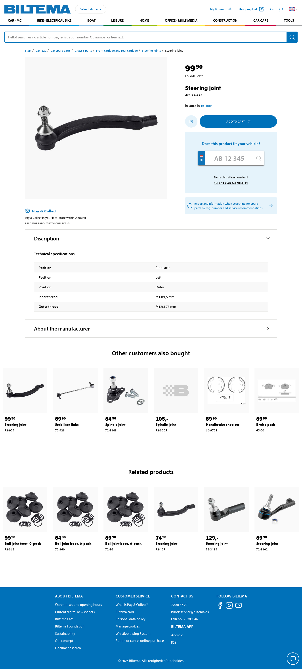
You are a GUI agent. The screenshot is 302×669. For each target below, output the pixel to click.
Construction (225, 20)
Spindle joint (115, 424)
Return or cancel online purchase (140, 640)
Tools (289, 20)
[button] (293, 9)
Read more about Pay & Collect (45, 223)
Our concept (64, 640)
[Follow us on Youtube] (238, 607)
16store (206, 105)
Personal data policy (130, 619)
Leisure (117, 20)
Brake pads (265, 424)
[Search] (292, 37)
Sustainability (65, 633)
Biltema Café (64, 619)
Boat (91, 20)
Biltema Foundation (69, 626)
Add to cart (235, 121)
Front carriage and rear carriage (117, 51)
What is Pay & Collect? (132, 604)
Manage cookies (128, 626)
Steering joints (151, 51)
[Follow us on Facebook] (220, 606)
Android (177, 635)
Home (144, 20)
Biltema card (125, 612)
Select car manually (231, 183)
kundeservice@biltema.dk (190, 612)
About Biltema (69, 596)
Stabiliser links (67, 424)
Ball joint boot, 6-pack (23, 543)
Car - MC (14, 20)
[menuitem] (14, 21)
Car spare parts (61, 51)
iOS (173, 642)
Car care (260, 20)
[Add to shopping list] (191, 121)
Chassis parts (83, 51)
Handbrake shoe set (222, 424)
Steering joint (15, 424)
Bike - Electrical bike (54, 20)
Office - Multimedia (181, 20)
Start (28, 51)
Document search (68, 648)
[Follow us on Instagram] (229, 606)
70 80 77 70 (179, 604)
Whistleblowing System (133, 633)
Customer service (133, 596)
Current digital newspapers (75, 612)
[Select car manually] (270, 206)
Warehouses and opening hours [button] (78, 604)
